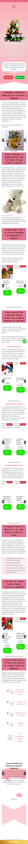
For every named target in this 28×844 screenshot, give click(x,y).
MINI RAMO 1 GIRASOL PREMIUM (20, 498)
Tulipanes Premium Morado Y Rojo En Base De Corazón (7, 637)
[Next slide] (25, 140)
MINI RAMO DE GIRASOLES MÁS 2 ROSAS (7, 498)
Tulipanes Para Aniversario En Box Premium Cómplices (20, 636)
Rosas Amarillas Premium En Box (19, 283)
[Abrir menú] (23, 5)
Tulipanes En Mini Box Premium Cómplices (6, 441)
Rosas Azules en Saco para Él (6, 379)
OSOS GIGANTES (7, 215)
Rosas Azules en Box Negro (7, 281)
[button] (25, 341)
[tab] (3, 150)
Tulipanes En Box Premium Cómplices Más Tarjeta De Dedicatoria (20, 442)
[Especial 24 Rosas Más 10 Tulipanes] (14, 140)
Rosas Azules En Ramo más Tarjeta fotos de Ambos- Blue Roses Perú (20, 382)
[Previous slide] (3, 140)
